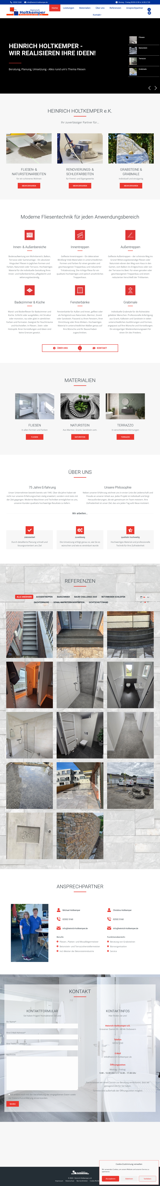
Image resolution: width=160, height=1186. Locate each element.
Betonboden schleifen (113, 597)
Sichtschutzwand (98, 602)
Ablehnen (129, 1179)
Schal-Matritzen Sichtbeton (69, 602)
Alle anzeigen (24, 597)
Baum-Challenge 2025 (85, 597)
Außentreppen (44, 597)
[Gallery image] (29, 634)
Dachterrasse (41, 602)
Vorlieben (147, 1179)
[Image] (29, 148)
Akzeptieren (110, 1179)
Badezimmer (63, 597)
